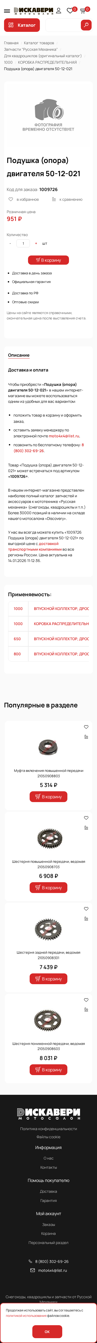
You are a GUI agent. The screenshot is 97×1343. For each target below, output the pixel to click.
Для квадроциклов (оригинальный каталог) (43, 55)
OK (47, 1331)
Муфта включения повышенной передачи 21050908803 (48, 773)
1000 (8, 62)
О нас (49, 1158)
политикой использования (26, 1315)
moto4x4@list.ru (64, 435)
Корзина (48, 1233)
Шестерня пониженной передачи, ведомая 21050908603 (48, 1046)
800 (17, 653)
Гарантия (48, 1200)
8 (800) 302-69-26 (52, 1261)
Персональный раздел (48, 1242)
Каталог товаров (39, 42)
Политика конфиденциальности (48, 1128)
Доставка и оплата (28, 370)
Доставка (48, 1191)
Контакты (48, 1167)
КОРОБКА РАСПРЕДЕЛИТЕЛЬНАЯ (47, 62)
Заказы (48, 1224)
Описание (19, 355)
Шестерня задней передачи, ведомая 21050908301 (48, 955)
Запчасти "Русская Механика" (31, 49)
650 (17, 638)
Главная (11, 42)
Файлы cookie (48, 1136)
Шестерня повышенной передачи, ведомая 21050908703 (48, 864)
